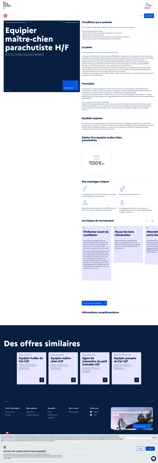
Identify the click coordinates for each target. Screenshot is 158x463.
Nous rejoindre (31, 408)
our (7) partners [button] (9, 435)
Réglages (140, 448)
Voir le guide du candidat (92, 303)
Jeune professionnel (53, 415)
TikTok (95, 415)
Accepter (150, 448)
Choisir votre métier (12, 408)
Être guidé (51, 408)
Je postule (149, 16)
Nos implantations (74, 412)
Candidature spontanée (32, 415)
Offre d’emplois (30, 412)
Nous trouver (73, 408)
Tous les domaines (10, 412)
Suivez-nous (94, 408)
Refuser (154, 437)
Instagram (96, 412)
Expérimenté (51, 417)
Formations (8, 415)
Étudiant (50, 412)
